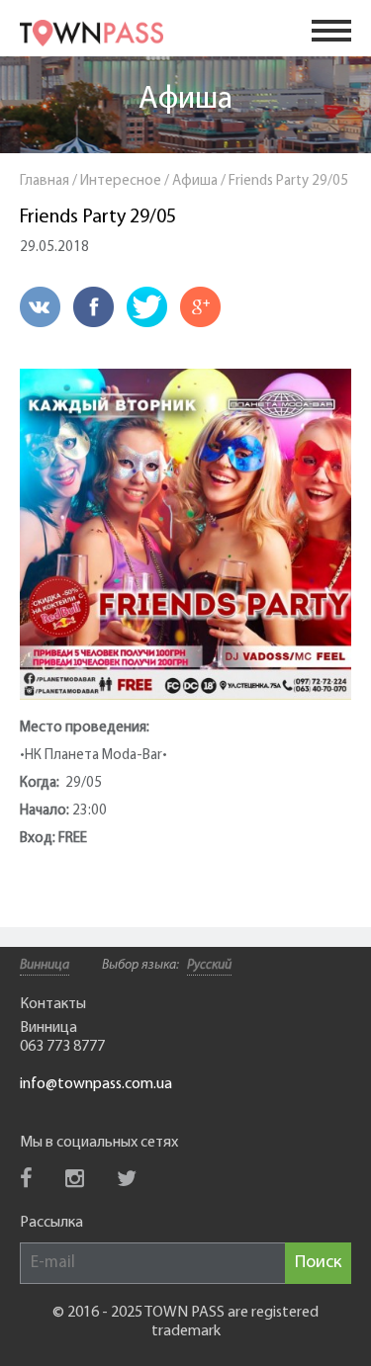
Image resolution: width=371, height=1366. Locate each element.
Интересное (120, 181)
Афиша (185, 100)
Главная (44, 181)
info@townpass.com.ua (96, 1084)
